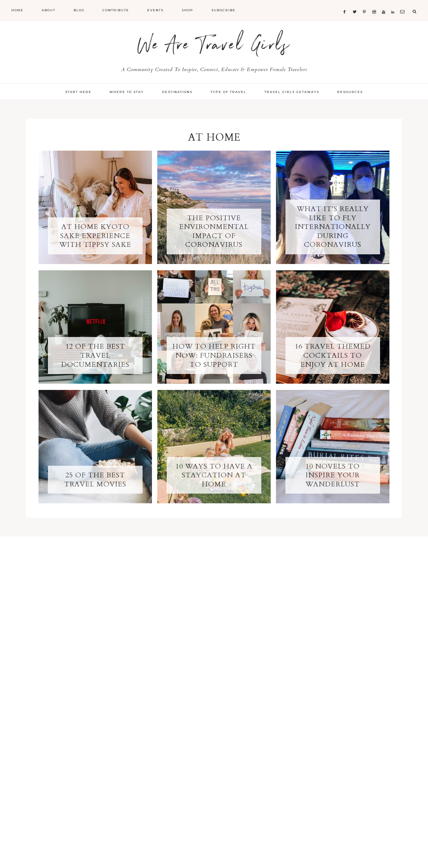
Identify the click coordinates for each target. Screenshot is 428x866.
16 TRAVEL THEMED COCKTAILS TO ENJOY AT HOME (333, 355)
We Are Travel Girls (214, 48)
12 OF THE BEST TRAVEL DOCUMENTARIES (95, 355)
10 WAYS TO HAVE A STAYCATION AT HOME (214, 475)
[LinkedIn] (394, 4)
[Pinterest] (366, 4)
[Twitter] (356, 4)
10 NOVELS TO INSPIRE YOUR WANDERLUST (332, 475)
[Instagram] (375, 4)
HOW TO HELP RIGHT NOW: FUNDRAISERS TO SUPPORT (214, 355)
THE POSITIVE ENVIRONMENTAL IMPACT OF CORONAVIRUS (214, 231)
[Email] (403, 4)
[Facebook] (346, 4)
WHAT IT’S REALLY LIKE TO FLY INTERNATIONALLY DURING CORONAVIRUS (333, 226)
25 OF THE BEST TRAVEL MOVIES (95, 479)
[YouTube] (385, 4)
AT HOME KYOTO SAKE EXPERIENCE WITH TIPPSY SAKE (95, 235)
